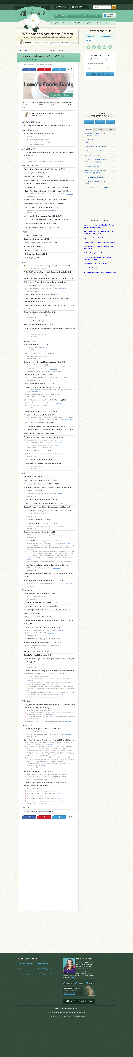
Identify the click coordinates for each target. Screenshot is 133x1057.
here (51, 64)
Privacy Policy (66, 1016)
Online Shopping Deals (46, 969)
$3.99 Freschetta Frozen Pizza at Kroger (95, 182)
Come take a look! (69, 994)
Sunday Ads (89, 122)
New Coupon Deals (92, 15)
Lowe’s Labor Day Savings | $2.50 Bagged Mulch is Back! (95, 134)
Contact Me (69, 983)
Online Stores (110, 23)
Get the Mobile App (62, 7)
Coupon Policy (90, 36)
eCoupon (29, 559)
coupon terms (53, 43)
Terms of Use (54, 1016)
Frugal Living (89, 23)
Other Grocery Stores (32, 51)
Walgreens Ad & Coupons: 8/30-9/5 (95, 146)
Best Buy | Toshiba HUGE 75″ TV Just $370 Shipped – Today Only (96, 161)
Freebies (110, 122)
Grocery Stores (56, 23)
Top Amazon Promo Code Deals (94, 151)
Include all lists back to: (94, 69)
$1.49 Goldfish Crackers (92, 166)
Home (22, 51)
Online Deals (99, 23)
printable (63, 288)
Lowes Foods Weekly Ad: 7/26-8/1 (43, 56)
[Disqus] (48, 881)
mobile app (70, 194)
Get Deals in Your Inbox (81, 7)
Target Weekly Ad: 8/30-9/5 (93, 155)
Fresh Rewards (106, 36)
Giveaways (21, 969)
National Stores (68, 23)
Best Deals (100, 122)
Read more (73, 977)
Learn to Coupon (74, 15)
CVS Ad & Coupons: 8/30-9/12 (94, 177)
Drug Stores (79, 23)
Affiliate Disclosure (79, 1016)
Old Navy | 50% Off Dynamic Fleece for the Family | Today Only (96, 172)
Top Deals (59, 15)
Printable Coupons (24, 974)
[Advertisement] (48, 840)
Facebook (80, 983)
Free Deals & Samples (25, 963)
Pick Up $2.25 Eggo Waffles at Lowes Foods (96, 141)
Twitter (90, 983)
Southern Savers (32, 21)
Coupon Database (109, 15)
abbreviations (65, 43)
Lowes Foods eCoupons (89, 39)
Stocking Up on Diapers (46, 974)
